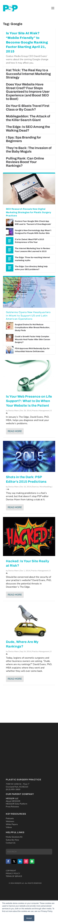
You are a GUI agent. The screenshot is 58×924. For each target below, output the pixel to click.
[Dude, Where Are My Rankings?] (29, 620)
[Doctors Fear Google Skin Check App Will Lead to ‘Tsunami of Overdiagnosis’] (9, 222)
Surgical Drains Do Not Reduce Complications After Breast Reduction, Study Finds (32, 327)
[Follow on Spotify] (32, 861)
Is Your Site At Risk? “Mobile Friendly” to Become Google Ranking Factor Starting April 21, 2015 (27, 42)
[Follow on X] (14, 861)
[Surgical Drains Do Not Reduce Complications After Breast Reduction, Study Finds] (9, 326)
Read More (15, 431)
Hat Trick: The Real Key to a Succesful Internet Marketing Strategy (28, 73)
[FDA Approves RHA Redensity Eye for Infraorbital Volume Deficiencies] (9, 350)
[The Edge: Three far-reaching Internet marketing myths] (9, 258)
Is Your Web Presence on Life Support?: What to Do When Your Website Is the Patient (29, 401)
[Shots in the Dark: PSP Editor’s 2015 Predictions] (29, 456)
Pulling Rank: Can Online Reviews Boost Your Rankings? (25, 162)
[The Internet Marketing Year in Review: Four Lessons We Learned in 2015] (9, 249)
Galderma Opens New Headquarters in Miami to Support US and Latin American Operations (28, 315)
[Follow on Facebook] (8, 861)
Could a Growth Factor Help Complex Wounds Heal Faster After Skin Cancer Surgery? (32, 339)
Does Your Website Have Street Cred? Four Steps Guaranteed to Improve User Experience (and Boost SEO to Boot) (28, 92)
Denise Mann (13, 410)
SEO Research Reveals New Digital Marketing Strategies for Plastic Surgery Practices (28, 212)
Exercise (35, 486)
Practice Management (40, 410)
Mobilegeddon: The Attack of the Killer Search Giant (28, 118)
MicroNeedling (45, 486)
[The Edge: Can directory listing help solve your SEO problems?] (9, 267)
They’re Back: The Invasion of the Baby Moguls (28, 149)
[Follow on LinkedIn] (20, 861)
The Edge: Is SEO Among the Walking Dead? (28, 128)
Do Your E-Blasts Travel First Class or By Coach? (27, 107)
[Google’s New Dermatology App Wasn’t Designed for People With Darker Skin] (9, 231)
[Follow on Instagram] (26, 861)
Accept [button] (29, 918)
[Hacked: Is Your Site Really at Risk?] (29, 536)
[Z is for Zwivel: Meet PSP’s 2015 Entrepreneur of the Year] (9, 240)
